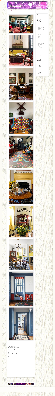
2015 (38, 66)
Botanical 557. (40, 39)
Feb (39, 59)
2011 (38, 71)
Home (21, 378)
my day (39, 38)
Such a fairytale (40, 42)
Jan (38, 60)
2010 (38, 72)
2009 (38, 73)
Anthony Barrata (12, 347)
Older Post (32, 378)
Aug (39, 22)
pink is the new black (41, 27)
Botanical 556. (40, 47)
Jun (38, 25)
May (39, 55)
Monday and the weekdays (40, 34)
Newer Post (9, 378)
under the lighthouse (41, 33)
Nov (39, 19)
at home (15, 347)
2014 (38, 67)
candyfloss (39, 28)
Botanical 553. (40, 54)
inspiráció (17, 347)
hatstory (39, 36)
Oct (38, 20)
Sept (39, 21)
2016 (38, 65)
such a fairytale (40, 44)
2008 (38, 74)
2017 (38, 64)
